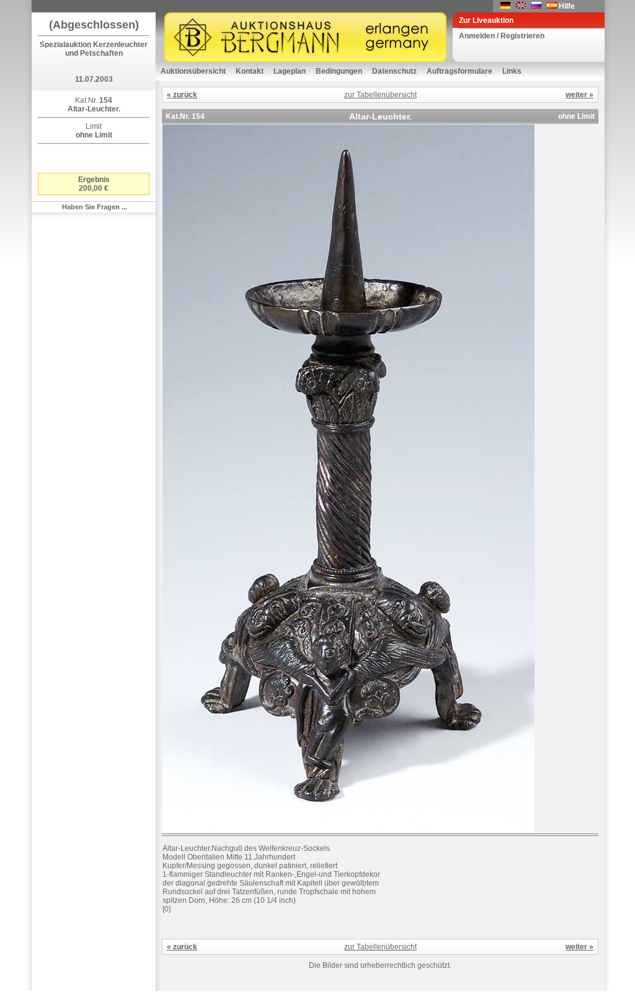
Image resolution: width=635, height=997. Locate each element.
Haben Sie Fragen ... (94, 207)
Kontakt (250, 71)
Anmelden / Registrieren (501, 36)
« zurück (182, 94)
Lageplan (289, 71)
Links (512, 71)
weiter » (579, 94)
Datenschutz (394, 71)
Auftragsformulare (459, 71)
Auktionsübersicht (193, 71)
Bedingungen (339, 71)
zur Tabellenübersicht (380, 94)
